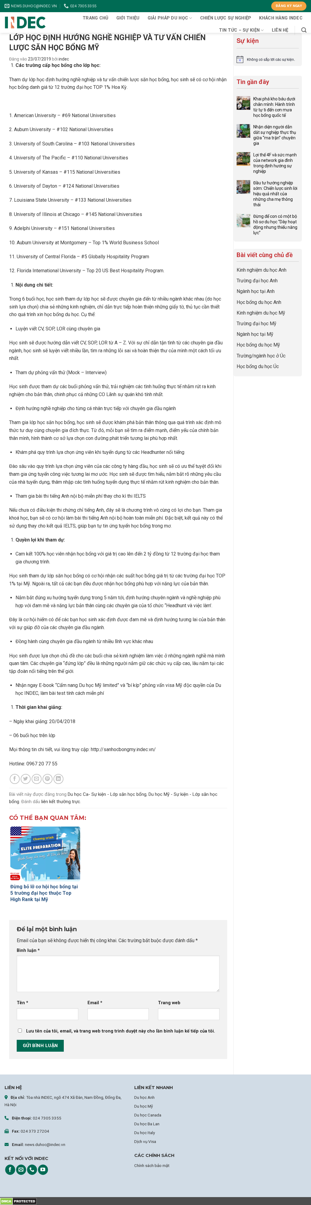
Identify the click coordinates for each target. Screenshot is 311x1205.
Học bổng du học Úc (258, 366)
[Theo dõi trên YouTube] (43, 1170)
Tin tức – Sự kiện (239, 30)
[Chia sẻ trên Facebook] (15, 779)
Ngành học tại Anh (256, 291)
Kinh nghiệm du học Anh (261, 270)
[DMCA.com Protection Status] (18, 1201)
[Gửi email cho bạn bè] (37, 779)
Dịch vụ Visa (145, 1141)
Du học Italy (144, 1132)
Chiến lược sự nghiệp (225, 18)
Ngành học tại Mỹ (255, 334)
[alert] (268, 59)
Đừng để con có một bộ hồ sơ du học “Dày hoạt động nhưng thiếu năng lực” (275, 224)
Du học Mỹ (143, 1106)
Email (94, 1002)
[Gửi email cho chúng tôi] (21, 1170)
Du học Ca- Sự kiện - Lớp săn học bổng (107, 794)
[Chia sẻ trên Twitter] (26, 779)
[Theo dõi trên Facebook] (10, 1170)
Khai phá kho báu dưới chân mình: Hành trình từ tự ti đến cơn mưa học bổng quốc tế (274, 107)
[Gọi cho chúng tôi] (32, 1170)
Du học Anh (144, 1097)
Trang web (169, 1002)
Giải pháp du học (168, 18)
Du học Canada (147, 1115)
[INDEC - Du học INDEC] (25, 22)
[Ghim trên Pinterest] (48, 779)
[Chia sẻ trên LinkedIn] (58, 779)
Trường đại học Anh (257, 281)
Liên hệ (280, 30)
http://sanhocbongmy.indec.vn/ (123, 749)
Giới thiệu (128, 18)
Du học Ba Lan (146, 1123)
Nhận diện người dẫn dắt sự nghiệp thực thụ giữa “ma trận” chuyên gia (274, 135)
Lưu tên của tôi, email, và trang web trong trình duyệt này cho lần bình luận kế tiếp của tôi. (120, 1031)
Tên (22, 1002)
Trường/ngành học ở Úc (261, 356)
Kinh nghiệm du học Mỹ (261, 313)
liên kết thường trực (60, 801)
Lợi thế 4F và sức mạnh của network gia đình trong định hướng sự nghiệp (275, 163)
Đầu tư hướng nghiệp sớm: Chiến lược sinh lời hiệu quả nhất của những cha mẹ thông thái (275, 193)
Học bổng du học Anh (259, 302)
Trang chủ (95, 18)
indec (64, 59)
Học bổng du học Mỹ (258, 345)
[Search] (303, 30)
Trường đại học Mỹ (256, 323)
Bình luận (28, 950)
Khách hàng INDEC (280, 18)
